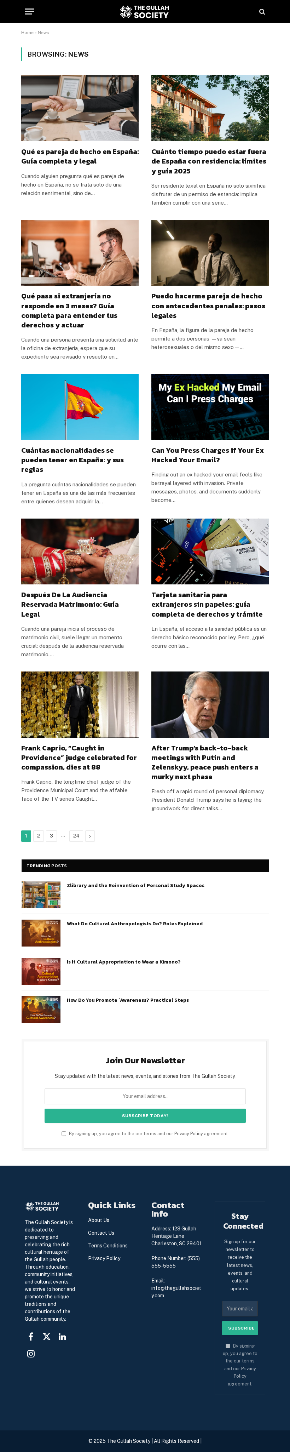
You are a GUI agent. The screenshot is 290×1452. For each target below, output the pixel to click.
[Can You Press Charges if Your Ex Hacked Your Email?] (210, 407)
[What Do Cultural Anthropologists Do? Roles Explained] (41, 933)
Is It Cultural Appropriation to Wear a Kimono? (124, 962)
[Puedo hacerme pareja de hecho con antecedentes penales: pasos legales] (210, 253)
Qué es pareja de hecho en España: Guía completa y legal (80, 156)
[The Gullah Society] (144, 11)
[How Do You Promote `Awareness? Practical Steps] (41, 1009)
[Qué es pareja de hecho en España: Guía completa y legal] (80, 108)
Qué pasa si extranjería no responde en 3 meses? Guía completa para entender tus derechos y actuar (69, 310)
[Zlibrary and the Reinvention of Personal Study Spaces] (41, 894)
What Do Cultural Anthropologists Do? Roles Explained (135, 923)
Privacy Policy (188, 1133)
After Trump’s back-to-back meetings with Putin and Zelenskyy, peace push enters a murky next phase (205, 762)
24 (76, 836)
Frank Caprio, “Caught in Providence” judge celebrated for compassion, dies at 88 (79, 757)
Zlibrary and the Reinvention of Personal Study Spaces (135, 885)
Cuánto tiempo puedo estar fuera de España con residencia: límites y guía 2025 (208, 161)
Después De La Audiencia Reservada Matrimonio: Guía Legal (70, 604)
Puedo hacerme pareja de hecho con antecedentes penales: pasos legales (208, 305)
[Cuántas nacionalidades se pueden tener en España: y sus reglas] (80, 407)
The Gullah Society (128, 1441)
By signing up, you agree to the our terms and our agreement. (148, 1133)
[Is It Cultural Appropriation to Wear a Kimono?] (41, 971)
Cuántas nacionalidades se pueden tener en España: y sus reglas (72, 460)
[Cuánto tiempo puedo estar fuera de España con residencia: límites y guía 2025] (210, 108)
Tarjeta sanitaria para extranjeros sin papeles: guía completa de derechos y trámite (207, 604)
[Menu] (29, 11)
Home (27, 32)
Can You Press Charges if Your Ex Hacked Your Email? (207, 455)
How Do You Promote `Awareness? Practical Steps (128, 1000)
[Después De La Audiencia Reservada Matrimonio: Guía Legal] (80, 552)
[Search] (261, 11)
